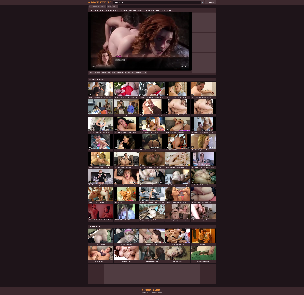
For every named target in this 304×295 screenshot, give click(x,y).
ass (133, 73)
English (211, 2)
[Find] (202, 2)
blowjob (138, 73)
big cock (127, 73)
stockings (96, 7)
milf (109, 73)
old (90, 7)
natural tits (120, 73)
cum (113, 73)
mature (97, 73)
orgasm (104, 73)
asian (144, 73)
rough (91, 73)
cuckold (115, 7)
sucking (103, 7)
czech (109, 7)
